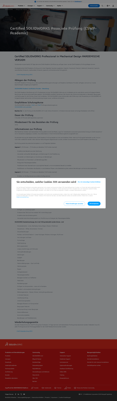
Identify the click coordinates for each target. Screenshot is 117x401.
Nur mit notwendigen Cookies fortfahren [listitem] (89, 182)
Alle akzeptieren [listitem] (94, 203)
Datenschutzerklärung (22, 197)
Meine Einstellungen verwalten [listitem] (74, 203)
